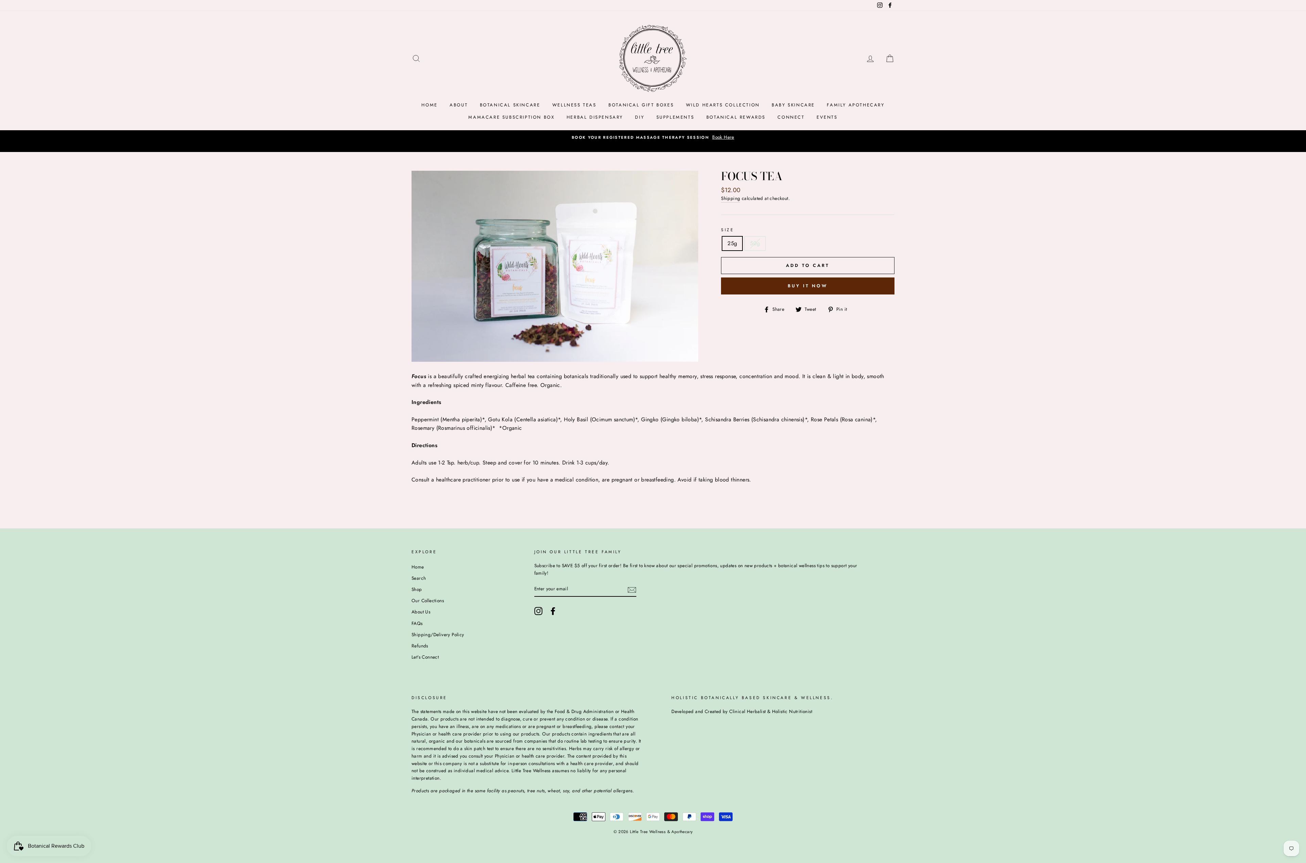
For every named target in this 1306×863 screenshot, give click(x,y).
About (459, 105)
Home (429, 105)
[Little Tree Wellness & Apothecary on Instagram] (538, 611)
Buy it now (808, 286)
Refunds (420, 645)
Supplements (675, 117)
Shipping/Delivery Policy (438, 634)
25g (732, 243)
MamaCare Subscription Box (511, 117)
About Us (421, 611)
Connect (790, 117)
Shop (417, 589)
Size (727, 230)
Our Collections (428, 600)
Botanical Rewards (736, 117)
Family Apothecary (855, 105)
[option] (653, 137)
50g (755, 243)
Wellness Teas (574, 105)
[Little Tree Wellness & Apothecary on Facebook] (553, 611)
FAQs (417, 623)
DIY (639, 117)
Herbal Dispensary (595, 117)
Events (827, 117)
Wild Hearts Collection (723, 105)
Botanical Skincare (510, 105)
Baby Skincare (793, 105)
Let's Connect (425, 657)
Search (419, 578)
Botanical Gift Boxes (641, 105)
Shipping (730, 198)
